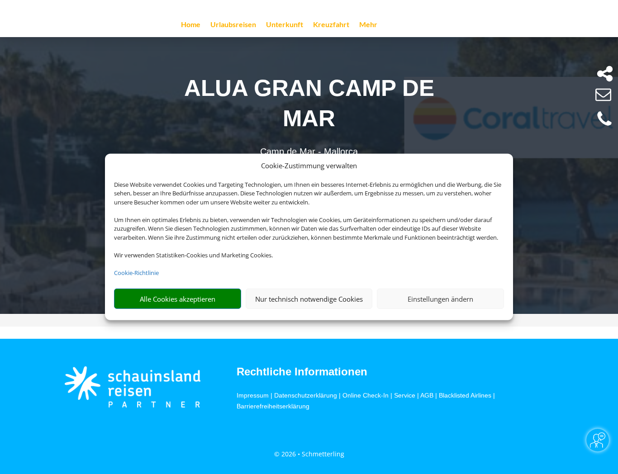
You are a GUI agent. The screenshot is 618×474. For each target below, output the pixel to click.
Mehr (368, 24)
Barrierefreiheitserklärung (273, 406)
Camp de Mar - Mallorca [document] (309, 151)
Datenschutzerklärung (305, 395)
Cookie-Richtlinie (136, 273)
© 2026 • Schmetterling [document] (309, 454)
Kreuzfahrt (331, 24)
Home (190, 24)
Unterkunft (284, 24)
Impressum (253, 395)
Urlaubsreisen (233, 24)
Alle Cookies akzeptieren (177, 298)
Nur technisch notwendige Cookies (309, 298)
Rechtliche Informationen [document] (302, 371)
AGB (426, 395)
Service (404, 395)
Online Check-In (365, 395)
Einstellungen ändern (440, 298)
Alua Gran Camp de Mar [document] (309, 103)
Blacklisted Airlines (465, 395)
